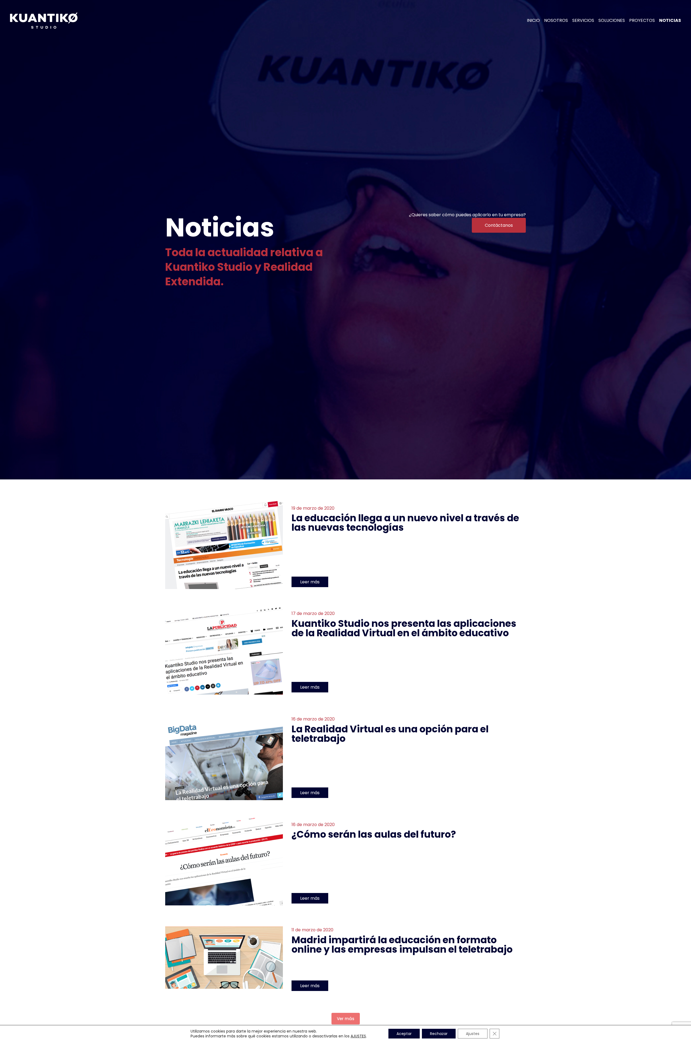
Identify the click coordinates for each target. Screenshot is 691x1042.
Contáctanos (499, 225)
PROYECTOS (642, 20)
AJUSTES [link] (358, 1036)
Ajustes (472, 1033)
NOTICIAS (670, 20)
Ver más (345, 1018)
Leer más (310, 582)
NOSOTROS (556, 20)
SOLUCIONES (611, 20)
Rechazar (439, 1033)
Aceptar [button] (404, 1033)
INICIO (533, 20)
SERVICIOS (583, 20)
